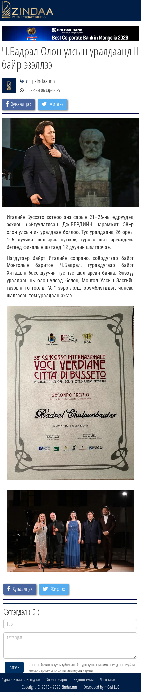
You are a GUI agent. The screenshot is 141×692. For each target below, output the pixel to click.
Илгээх (14, 667)
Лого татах (107, 679)
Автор (25, 81)
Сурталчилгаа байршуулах (21, 679)
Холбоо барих (57, 679)
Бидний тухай (83, 679)
